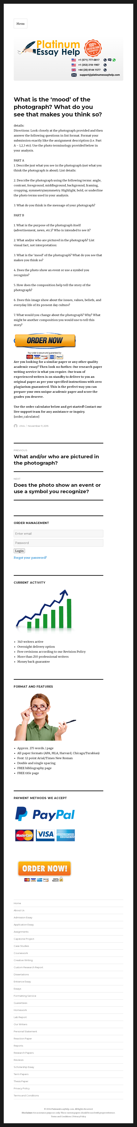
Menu (20, 23)
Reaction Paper (23, 1038)
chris (22, 425)
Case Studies (21, 946)
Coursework (21, 953)
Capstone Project (24, 938)
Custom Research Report (28, 967)
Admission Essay (23, 917)
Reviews (18, 1059)
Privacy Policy (22, 1088)
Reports (18, 1045)
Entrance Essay (22, 981)
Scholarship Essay (24, 1067)
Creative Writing (23, 960)
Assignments (21, 931)
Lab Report (20, 1017)
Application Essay (24, 924)
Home (17, 903)
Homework (20, 1010)
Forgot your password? (30, 557)
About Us (19, 910)
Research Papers (24, 1052)
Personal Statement (25, 1031)
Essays (17, 988)
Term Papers (21, 1074)
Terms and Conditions (26, 1095)
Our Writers (20, 1024)
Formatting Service (25, 995)
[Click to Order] (58, 345)
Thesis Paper (21, 1081)
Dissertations (21, 974)
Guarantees (20, 1002)
